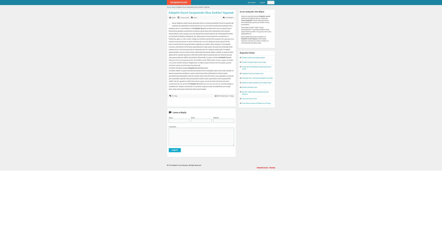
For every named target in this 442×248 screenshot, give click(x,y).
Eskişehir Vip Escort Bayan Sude (252, 73)
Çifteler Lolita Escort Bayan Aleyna (253, 57)
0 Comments (229, 17)
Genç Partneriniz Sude (249, 98)
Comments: (172, 126)
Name (171, 117)
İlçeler (262, 2)
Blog (271, 2)
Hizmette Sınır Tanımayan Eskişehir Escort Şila (257, 78)
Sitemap (272, 167)
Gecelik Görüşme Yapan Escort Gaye (254, 62)
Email (193, 117)
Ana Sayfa (252, 2)
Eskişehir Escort (179, 2)
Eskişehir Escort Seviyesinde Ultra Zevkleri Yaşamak (201, 12)
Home (169, 7)
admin (173, 17)
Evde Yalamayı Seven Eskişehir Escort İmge (256, 103)
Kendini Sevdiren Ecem (249, 87)
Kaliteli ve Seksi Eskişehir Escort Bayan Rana (256, 82)
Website (216, 117)
